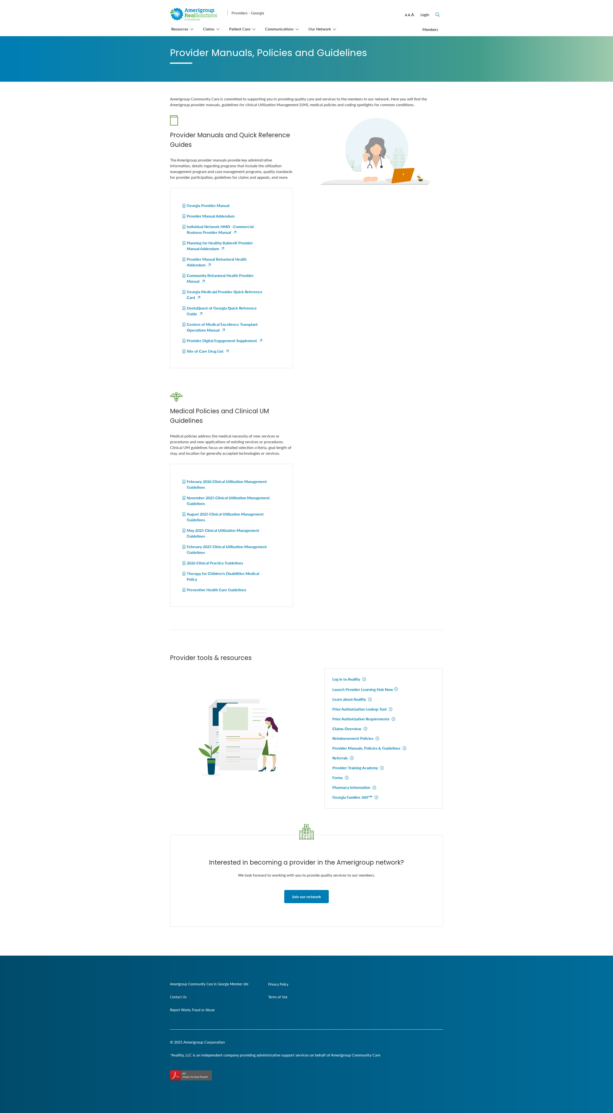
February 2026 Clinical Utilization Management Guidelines (227, 484)
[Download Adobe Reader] (191, 1075)
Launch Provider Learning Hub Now (362, 689)
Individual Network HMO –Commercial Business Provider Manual (220, 229)
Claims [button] (208, 29)
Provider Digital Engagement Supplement (222, 340)
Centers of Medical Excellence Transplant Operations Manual (222, 327)
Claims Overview (347, 728)
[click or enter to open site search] (437, 12)
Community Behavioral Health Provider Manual (220, 278)
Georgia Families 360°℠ (352, 797)
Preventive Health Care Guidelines (216, 589)
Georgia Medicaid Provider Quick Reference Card (224, 294)
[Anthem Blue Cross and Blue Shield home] (197, 19)
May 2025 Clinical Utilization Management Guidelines (223, 533)
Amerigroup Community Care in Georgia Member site (209, 983)
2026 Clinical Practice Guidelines (215, 563)
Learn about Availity (349, 699)
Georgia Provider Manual (208, 205)
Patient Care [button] (239, 29)
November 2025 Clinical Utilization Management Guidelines (228, 500)
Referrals (340, 758)
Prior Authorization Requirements (361, 719)
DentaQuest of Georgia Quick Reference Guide (222, 310)
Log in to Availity (346, 679)
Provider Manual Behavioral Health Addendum (217, 262)
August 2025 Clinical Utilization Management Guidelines (225, 516)
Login (424, 14)
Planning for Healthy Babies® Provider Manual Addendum (220, 245)
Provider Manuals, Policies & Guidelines (366, 748)
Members (430, 29)
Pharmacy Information (351, 787)
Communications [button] (279, 29)
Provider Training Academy (355, 767)
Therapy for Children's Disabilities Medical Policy (223, 576)
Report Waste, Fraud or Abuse (192, 1009)
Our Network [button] (319, 29)
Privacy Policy (278, 984)
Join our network (306, 896)
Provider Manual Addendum (210, 216)
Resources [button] (179, 29)
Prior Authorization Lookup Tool (359, 709)
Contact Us (178, 996)
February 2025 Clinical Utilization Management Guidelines (227, 549)
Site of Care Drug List (205, 351)
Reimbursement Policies (353, 738)
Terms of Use (277, 996)
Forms (338, 777)
